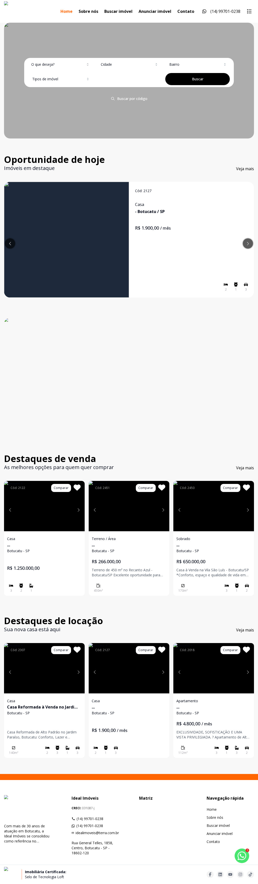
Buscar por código (132, 98)
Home (66, 11)
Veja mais (245, 168)
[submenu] (249, 11)
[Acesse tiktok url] (250, 874)
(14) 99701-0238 (90, 818)
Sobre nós (88, 11)
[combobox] (60, 64)
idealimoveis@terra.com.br (97, 832)
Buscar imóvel (118, 11)
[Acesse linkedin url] (220, 874)
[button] (10, 510)
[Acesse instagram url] (240, 874)
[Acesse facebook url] (210, 874)
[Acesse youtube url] (230, 874)
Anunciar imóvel (155, 11)
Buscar (197, 79)
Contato (185, 11)
